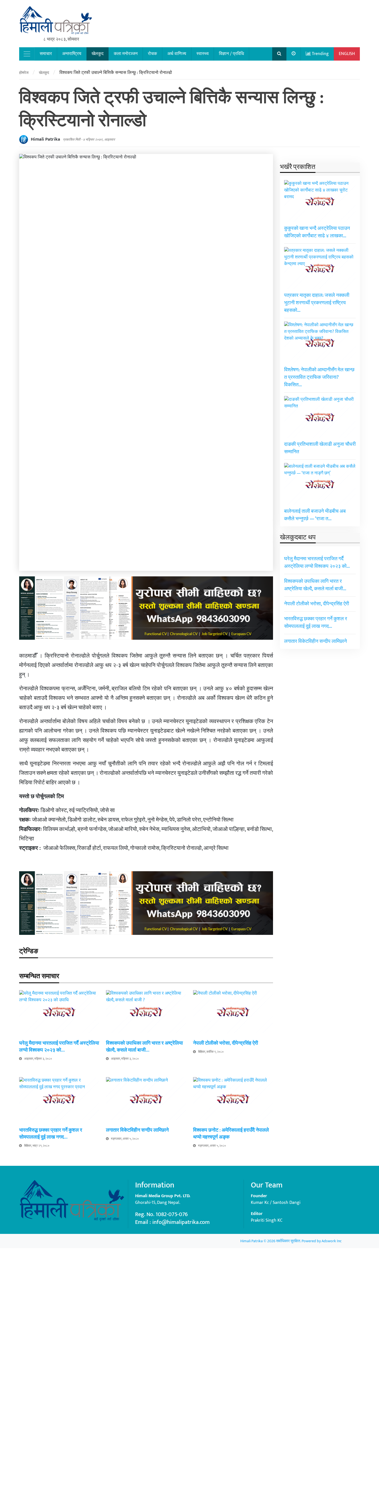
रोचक (152, 54)
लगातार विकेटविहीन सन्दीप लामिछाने (137, 1130)
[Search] (279, 54)
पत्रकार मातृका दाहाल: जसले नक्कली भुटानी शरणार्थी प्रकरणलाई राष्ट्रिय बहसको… (316, 302)
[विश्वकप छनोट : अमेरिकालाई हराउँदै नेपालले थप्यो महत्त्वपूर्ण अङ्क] (233, 1285)
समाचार (46, 54)
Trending (320, 54)
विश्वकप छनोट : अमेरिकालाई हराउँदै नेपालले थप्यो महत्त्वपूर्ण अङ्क (231, 1133)
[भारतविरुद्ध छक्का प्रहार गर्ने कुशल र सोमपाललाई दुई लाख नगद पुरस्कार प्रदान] (59, 1285)
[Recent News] (294, 54)
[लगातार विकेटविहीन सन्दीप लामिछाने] (146, 1285)
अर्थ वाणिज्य (176, 54)
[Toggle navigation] (27, 54)
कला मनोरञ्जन (126, 54)
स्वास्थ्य (202, 54)
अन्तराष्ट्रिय (71, 54)
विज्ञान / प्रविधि (231, 54)
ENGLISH (347, 54)
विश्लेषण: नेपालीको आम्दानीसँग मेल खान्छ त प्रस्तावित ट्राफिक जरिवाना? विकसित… (319, 377)
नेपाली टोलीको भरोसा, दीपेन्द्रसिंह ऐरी (225, 1043)
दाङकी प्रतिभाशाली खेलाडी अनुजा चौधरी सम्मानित (320, 448)
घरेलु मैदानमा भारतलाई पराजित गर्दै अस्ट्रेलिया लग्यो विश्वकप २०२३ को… (59, 1046)
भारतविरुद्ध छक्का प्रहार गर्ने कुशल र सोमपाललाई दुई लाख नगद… (50, 1133)
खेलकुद (97, 54)
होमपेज (24, 72)
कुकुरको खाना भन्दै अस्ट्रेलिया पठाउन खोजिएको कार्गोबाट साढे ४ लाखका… (317, 232)
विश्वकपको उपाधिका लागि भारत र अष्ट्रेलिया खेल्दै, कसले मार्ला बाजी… (144, 1046)
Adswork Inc (332, 1241)
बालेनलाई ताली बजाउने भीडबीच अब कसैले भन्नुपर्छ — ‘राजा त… (315, 515)
